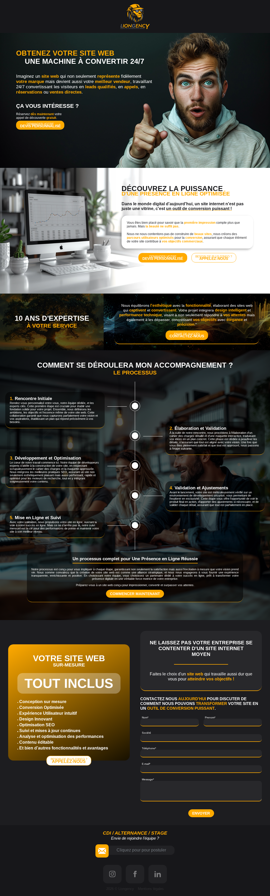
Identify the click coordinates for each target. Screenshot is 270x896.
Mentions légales (151, 889)
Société (146, 732)
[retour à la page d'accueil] (135, 16)
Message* (148, 779)
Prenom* (210, 717)
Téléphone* (149, 748)
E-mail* (146, 763)
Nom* (145, 717)
